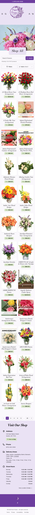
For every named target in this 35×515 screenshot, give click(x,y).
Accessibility (20, 512)
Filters (10, 66)
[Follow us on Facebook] (17, 503)
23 (27, 418)
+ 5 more (16, 456)
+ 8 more (8, 462)
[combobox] (26, 67)
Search (31, 58)
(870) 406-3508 (18, 1)
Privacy (13, 512)
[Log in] (29, 13)
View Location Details (25, 488)
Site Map (26, 512)
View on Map (12, 439)
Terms (8, 512)
